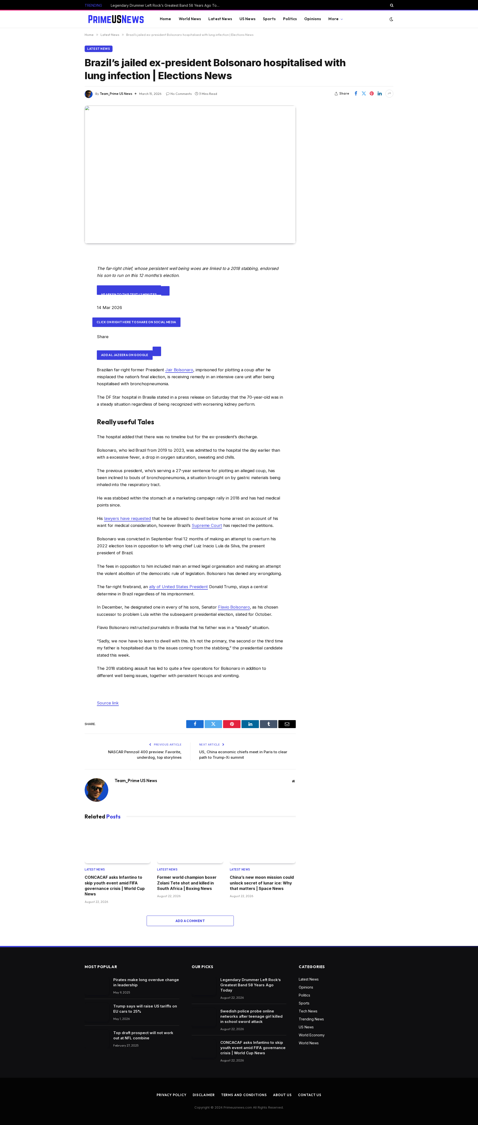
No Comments (181, 94)
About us (282, 1095)
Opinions (312, 18)
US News (247, 18)
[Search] (391, 5)
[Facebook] (67, 268)
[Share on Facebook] (355, 94)
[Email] (67, 319)
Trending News (311, 1019)
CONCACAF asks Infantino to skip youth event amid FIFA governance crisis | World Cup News (115, 885)
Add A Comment (190, 921)
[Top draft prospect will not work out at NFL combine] (97, 1039)
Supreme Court (207, 525)
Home (165, 18)
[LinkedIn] (67, 293)
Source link (108, 702)
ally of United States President (178, 586)
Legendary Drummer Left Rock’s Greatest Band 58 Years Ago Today (167, 5)
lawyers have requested (127, 518)
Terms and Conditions (244, 1095)
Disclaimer (204, 1095)
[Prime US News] (116, 19)
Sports (269, 18)
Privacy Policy (171, 1095)
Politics (290, 18)
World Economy (312, 1035)
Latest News (220, 18)
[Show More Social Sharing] (389, 94)
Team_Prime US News (116, 94)
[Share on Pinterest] (371, 94)
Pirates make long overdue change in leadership (146, 982)
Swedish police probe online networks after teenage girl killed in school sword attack (251, 1016)
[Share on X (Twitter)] (363, 94)
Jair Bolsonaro (179, 369)
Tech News (308, 1011)
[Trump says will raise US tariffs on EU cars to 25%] (97, 1012)
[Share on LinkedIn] (379, 94)
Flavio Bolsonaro (234, 607)
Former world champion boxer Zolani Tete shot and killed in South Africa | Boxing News (187, 883)
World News (190, 18)
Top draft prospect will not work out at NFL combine (143, 1035)
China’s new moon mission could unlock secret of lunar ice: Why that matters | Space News (262, 883)
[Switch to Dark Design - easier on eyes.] (390, 19)
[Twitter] (67, 281)
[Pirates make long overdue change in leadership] (97, 986)
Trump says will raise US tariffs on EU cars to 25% (145, 1009)
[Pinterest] (67, 306)
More (333, 18)
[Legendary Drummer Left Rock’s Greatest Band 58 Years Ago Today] (204, 986)
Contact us (309, 1095)
